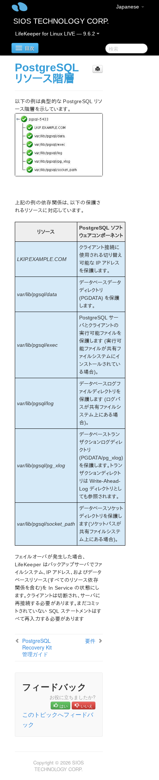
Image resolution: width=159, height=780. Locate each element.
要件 (90, 640)
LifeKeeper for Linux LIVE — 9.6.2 (56, 34)
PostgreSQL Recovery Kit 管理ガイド (37, 647)
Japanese (128, 7)
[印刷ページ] (97, 69)
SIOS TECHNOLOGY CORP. (61, 21)
